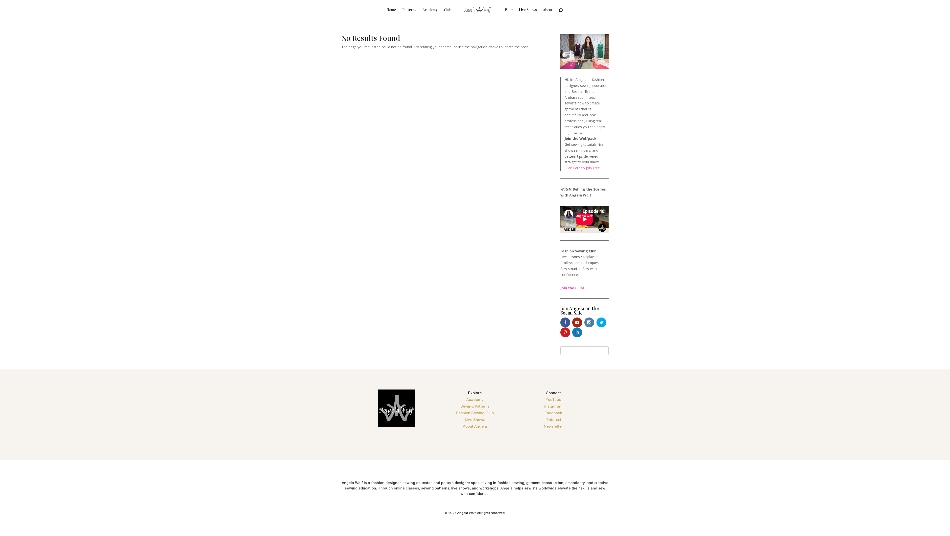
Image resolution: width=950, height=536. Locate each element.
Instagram (553, 406)
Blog (509, 10)
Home (391, 10)
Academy (430, 10)
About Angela (475, 426)
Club (447, 10)
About (547, 10)
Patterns (409, 10)
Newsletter (553, 426)
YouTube (553, 399)
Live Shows (528, 10)
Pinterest (553, 419)
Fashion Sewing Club (475, 413)
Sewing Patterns (475, 406)
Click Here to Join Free (582, 168)
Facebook (553, 413)
